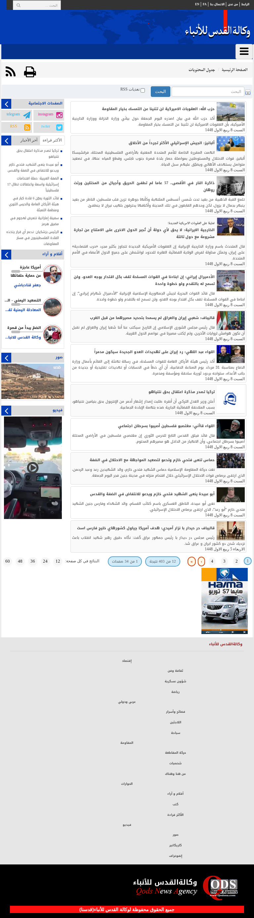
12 (58, 561)
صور (176, 835)
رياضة (175, 692)
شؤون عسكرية (175, 681)
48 (20, 561)
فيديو (127, 825)
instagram (45, 114)
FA (205, 4)
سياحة (175, 733)
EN (197, 4)
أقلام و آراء (175, 794)
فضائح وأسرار (175, 712)
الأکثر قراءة (52, 140)
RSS (13, 127)
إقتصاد (127, 661)
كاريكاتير (175, 845)
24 (45, 561)
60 (7, 561)
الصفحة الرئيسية (234, 69)
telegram (13, 114)
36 (32, 561)
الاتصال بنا (217, 4)
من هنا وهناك (175, 774)
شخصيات (175, 763)
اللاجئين (175, 722)
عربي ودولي (127, 702)
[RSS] (10, 72)
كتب (175, 804)
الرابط (245, 4)
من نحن (233, 4)
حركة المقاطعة (175, 753)
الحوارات (127, 784)
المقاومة (126, 743)
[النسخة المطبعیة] (30, 72)
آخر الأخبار (29, 140)
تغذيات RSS (130, 89)
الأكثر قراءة (175, 815)
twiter (45, 127)
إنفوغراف (175, 856)
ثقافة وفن (175, 671)
